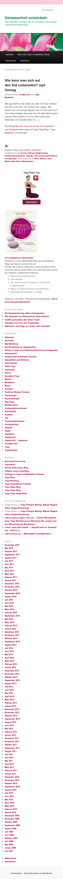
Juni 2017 (9, 564)
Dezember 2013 (12, 670)
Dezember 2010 (12, 776)
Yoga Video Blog (13, 486)
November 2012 (12, 712)
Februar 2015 (11, 625)
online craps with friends (16, 527)
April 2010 (9, 802)
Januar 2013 (10, 706)
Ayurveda (9, 340)
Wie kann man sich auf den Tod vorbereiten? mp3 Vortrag (25, 85)
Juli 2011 (9, 754)
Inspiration (10, 369)
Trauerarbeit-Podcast (48, 155)
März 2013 (9, 699)
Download (36, 149)
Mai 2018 (9, 548)
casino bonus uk (12, 533)
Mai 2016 (9, 606)
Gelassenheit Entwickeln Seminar (21, 356)
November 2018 (12, 544)
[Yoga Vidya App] (31, 187)
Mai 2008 (9, 844)
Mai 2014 (9, 654)
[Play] (6, 146)
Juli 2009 (9, 831)
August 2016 (10, 596)
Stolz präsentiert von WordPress (38, 873)
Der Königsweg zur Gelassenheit (19, 257)
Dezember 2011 (12, 738)
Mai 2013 (9, 693)
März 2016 (9, 609)
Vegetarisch (10, 437)
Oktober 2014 (11, 638)
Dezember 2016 (12, 583)
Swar (18, 161)
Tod (36, 155)
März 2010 (9, 805)
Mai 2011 (9, 760)
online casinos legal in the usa (19, 517)
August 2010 (10, 789)
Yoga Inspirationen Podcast (18, 483)
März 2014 (9, 660)
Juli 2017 (9, 560)
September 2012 (12, 718)
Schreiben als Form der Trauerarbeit (22, 322)
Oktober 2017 (11, 551)
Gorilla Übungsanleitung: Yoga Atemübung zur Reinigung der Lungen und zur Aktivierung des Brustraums (31, 520)
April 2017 (9, 570)
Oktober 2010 (11, 783)
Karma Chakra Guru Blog (16, 467)
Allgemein (9, 337)
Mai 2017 (9, 567)
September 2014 (12, 641)
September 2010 (12, 786)
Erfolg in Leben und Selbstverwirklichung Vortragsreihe (31, 350)
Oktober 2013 (11, 677)
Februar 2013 (11, 702)
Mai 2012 (9, 728)
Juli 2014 (9, 648)
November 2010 (12, 780)
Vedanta (8, 427)
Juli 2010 (9, 792)
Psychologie (11, 395)
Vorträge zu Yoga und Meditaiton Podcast (24, 474)
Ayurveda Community (15, 461)
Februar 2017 (11, 577)
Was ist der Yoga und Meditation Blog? (34, 54)
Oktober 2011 (11, 744)
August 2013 (10, 683)
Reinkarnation (42, 153)
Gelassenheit (11, 353)
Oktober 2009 (11, 821)
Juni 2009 (9, 834)
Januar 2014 (10, 667)
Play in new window (22, 149)
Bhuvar (43, 158)
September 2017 (12, 554)
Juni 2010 (9, 796)
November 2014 (12, 635)
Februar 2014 (11, 664)
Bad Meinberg (11, 343)
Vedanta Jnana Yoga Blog (17, 470)
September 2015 (12, 615)
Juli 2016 (9, 599)
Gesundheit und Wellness (17, 359)
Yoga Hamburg (12, 480)
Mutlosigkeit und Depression (37, 533)
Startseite (9, 54)
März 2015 (9, 622)
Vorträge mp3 (11, 158)
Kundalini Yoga (12, 375)
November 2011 (12, 741)
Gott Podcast (11, 362)
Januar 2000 (10, 847)
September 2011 (12, 747)
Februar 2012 (11, 731)
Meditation (10, 382)
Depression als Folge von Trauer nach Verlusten (27, 326)
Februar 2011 (11, 770)
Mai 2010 (9, 799)
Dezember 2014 (12, 631)
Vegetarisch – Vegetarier (16, 440)
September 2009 (12, 825)
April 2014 (9, 657)
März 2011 (9, 767)
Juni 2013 (9, 689)
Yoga (7, 446)
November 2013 (12, 673)
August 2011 (10, 751)
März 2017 (9, 573)
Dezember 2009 (12, 815)
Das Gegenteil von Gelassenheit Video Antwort (27, 316)
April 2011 (9, 763)
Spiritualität (10, 411)
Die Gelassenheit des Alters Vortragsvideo (24, 313)
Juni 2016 (9, 602)
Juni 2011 (9, 757)
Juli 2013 (9, 686)
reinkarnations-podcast (15, 155)
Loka (49, 158)
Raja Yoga (9, 401)
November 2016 (12, 586)
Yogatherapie (11, 450)
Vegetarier (9, 433)
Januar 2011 (10, 773)
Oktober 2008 (11, 838)
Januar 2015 (10, 628)
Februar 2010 (11, 809)
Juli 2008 (9, 841)
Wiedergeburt (27, 161)
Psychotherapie (12, 398)
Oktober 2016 (11, 589)
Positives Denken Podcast (17, 391)
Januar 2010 (10, 812)
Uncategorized (11, 424)
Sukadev (30, 155)
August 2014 (10, 644)
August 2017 (10, 557)
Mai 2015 (9, 619)
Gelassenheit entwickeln (26, 17)
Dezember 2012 (12, 709)
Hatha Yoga (10, 366)
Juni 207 (9, 851)
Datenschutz (11, 60)
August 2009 (10, 828)
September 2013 (12, 680)
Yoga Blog (10, 477)
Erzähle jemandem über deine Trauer (22, 319)
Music (7, 385)
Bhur (37, 158)
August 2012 (10, 722)
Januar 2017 (10, 580)
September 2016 (12, 593)
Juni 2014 (9, 651)
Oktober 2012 (11, 715)
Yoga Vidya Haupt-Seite (16, 493)
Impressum (25, 60)
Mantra (8, 379)
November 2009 (12, 818)
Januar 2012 (10, 734)
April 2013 (9, 696)
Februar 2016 (11, 612)
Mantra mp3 (10, 161)
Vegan (8, 430)
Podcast (31, 153)
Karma (24, 153)
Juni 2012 (9, 725)
